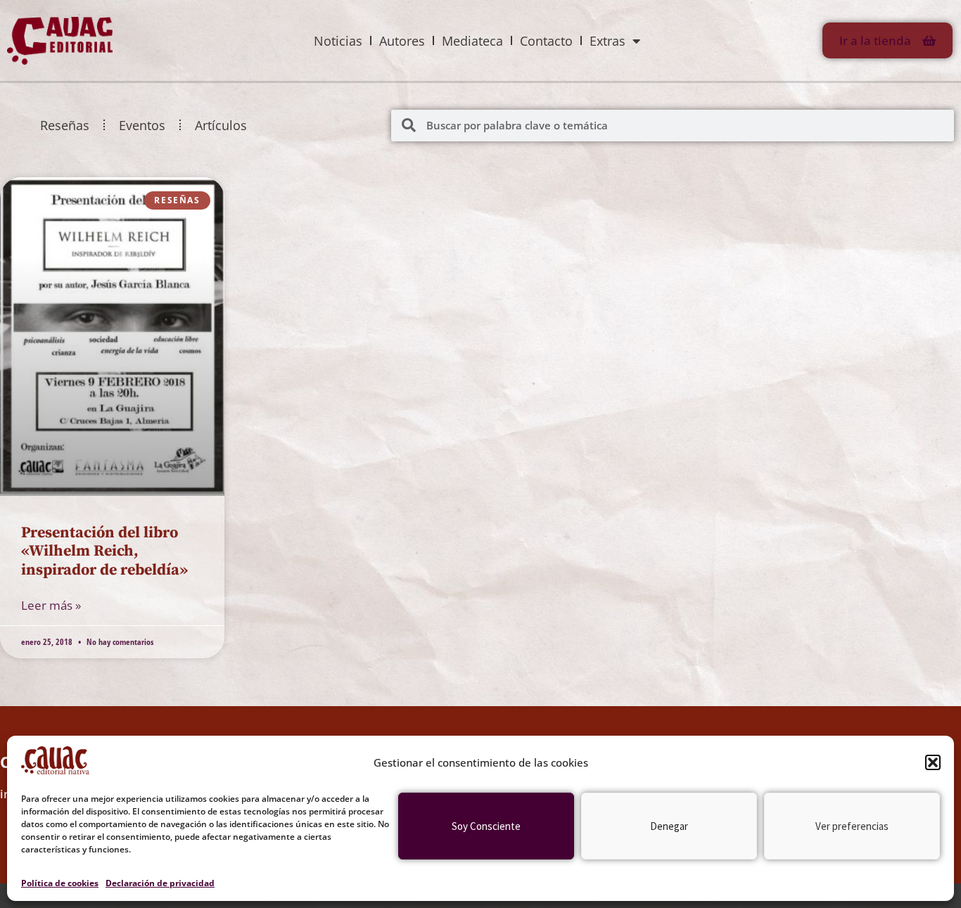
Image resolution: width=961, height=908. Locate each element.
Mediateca (472, 40)
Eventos (142, 125)
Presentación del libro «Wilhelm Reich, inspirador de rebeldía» (104, 551)
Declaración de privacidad (160, 883)
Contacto (546, 40)
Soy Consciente (486, 826)
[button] (933, 762)
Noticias (338, 40)
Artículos (221, 125)
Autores (402, 40)
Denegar (669, 826)
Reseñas (64, 125)
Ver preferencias (852, 826)
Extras (607, 40)
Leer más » (51, 605)
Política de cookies (59, 883)
